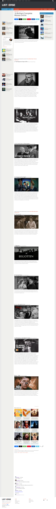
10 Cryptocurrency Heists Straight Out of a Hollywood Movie (9, 75)
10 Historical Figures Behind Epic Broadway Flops (9, 84)
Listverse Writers (17, 17)
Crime (6, 73)
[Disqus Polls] (34, 464)
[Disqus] (34, 485)
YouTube (24, 452)
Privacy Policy (3, 503)
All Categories (4, 9)
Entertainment (9, 0)
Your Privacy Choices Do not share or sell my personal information (5, 505)
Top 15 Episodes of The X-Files (48, 24)
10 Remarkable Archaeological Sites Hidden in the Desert (9, 59)
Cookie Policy (7, 503)
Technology (7, 78)
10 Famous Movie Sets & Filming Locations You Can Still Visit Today (9, 23)
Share (42, 9)
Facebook (21, 452)
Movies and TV (7, 53)
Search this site (53, 1)
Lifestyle (19, 0)
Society (26, 0)
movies (37, 406)
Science (23, 0)
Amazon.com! (17, 212)
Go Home (3, 1)
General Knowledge (14, 0)
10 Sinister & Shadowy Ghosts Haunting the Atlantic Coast (9, 89)
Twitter (18, 452)
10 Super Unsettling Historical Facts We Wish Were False (9, 28)
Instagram (26, 452)
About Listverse (17, 503)
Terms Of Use (8, 502)
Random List (45, 9)
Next (52, 9)
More (29, 0)
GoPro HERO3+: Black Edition (33, 211)
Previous (49, 9)
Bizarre (5, 0)
